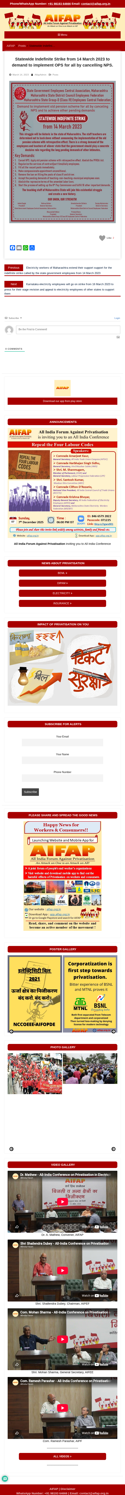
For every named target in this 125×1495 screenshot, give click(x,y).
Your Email (62, 736)
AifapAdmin (40, 74)
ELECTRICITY (61, 593)
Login (117, 318)
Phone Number (62, 772)
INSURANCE (61, 603)
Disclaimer (68, 1489)
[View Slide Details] (34, 994)
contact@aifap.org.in (95, 3)
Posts (55, 74)
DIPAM (61, 583)
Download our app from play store (62, 401)
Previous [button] (11, 1031)
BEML (61, 573)
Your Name (62, 754)
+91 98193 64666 (59, 3)
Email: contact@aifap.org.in (89, 1493)
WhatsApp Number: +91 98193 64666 (41, 1493)
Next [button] (113, 1031)
